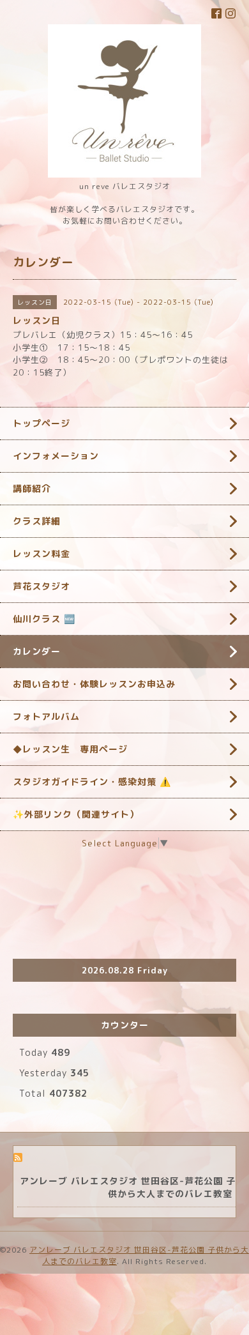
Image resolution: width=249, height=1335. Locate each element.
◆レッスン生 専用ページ (70, 749)
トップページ (41, 423)
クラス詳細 (37, 521)
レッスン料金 (41, 553)
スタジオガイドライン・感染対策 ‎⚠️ (92, 781)
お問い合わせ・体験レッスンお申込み (94, 684)
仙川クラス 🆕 (44, 619)
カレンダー (37, 651)
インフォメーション (56, 456)
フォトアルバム (46, 716)
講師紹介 (32, 488)
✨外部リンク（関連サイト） (76, 814)
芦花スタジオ (41, 586)
